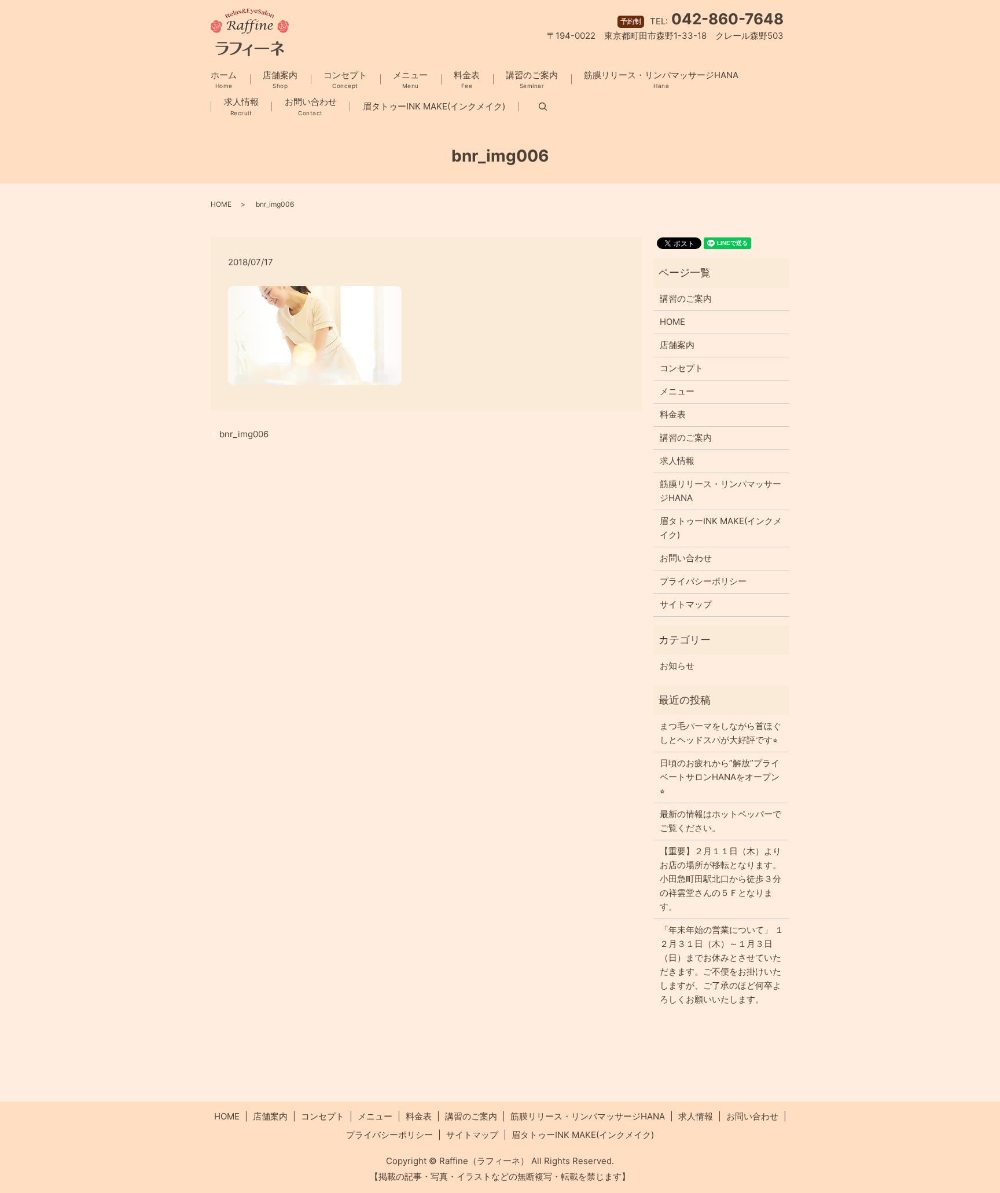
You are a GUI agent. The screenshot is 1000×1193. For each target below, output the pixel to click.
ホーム (224, 79)
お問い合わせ (311, 106)
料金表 (467, 79)
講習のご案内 (532, 79)
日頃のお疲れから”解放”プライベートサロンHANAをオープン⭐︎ (720, 776)
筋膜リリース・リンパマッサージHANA (661, 79)
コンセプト (345, 79)
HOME (221, 204)
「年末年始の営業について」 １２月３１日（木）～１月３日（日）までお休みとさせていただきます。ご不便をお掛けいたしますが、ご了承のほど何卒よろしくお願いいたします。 (722, 964)
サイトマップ (686, 604)
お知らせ (677, 665)
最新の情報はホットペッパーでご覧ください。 (720, 820)
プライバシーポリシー (703, 581)
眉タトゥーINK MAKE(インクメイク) (434, 106)
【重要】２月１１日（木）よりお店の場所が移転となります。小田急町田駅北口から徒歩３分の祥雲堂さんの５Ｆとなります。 (720, 879)
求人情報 (241, 106)
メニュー (410, 79)
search (532, 106)
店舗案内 (280, 79)
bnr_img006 (244, 434)
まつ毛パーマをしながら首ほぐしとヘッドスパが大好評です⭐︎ (720, 732)
